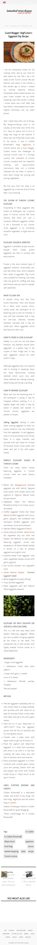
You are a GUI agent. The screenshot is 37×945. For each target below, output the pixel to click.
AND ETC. (28, 937)
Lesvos (31, 846)
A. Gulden (30, 832)
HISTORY (11, 930)
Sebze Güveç (29, 532)
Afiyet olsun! (9, 841)
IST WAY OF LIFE (17, 934)
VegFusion (26, 145)
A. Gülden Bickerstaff (13, 837)
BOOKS (8, 937)
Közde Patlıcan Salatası (14, 572)
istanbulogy (15, 26)
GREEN (26, 934)
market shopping (11, 851)
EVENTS (30, 930)
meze (23, 851)
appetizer (30, 841)
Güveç (6, 532)
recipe (31, 851)
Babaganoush (20, 485)
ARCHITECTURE (21, 930)
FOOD (7, 26)
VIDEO (21, 937)
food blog (8, 846)
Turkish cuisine (10, 856)
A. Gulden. (12, 803)
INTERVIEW (6, 934)
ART (5, 930)
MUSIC (15, 937)
